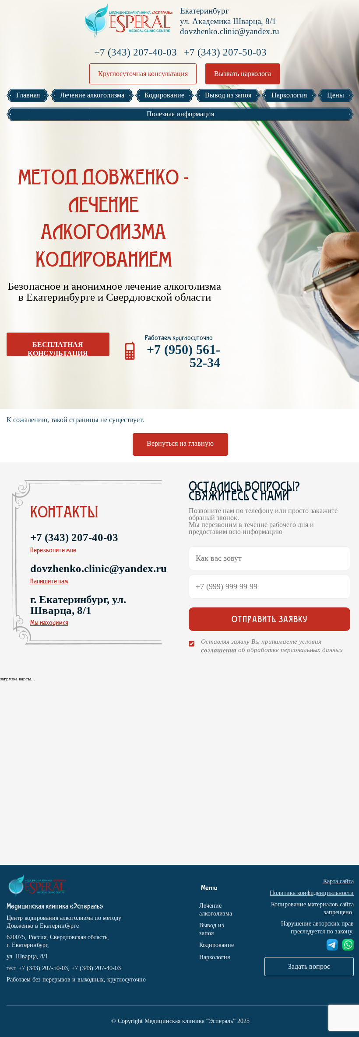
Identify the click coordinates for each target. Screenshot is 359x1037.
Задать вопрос (309, 966)
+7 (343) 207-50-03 (225, 52)
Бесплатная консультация (58, 348)
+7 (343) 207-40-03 (135, 52)
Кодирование (216, 945)
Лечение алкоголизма (215, 909)
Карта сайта (338, 881)
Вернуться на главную (180, 443)
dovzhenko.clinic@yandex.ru (229, 31)
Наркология (214, 957)
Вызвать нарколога (242, 73)
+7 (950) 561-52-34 (183, 356)
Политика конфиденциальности (312, 893)
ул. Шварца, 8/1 (27, 956)
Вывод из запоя (211, 929)
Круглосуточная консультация (143, 73)
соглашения (218, 650)
